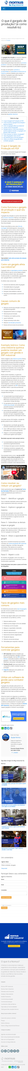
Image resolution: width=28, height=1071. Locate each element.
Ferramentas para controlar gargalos (13, 137)
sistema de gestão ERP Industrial (17, 543)
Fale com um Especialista (7, 1039)
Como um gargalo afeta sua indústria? (13, 126)
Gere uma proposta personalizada (10, 1037)
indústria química (17, 359)
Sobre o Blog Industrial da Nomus (10, 1025)
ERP (17, 385)
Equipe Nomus (15, 737)
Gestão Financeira (6, 996)
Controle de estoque (6, 1001)
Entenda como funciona (7, 991)
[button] (14, 940)
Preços (3, 1020)
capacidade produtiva (16, 270)
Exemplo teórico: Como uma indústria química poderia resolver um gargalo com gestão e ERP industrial (14, 130)
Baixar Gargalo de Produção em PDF (12, 201)
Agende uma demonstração (8, 1034)
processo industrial (8, 217)
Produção (8, 40)
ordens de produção (9, 405)
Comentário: (4, 890)
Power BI (6, 670)
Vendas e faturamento (7, 994)
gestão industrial (13, 114)
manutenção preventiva (14, 322)
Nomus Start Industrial (7, 989)
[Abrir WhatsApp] (24, 1067)
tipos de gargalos (22, 609)
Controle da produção (7, 999)
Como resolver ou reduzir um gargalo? (13, 134)
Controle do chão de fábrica (8, 1004)
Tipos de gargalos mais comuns (12, 136)
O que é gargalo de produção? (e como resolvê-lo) (14, 24)
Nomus (6, 659)
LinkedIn (15, 752)
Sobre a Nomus (5, 1023)
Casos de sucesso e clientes (8, 1018)
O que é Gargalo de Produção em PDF (13, 121)
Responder (4, 868)
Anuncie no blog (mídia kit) (8, 1042)
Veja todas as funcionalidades (9, 1007)
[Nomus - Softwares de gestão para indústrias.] (14, 3)
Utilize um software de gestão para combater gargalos (12, 140)
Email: (2, 884)
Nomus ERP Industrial (7, 986)
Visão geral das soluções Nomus (10, 1009)
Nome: (2, 879)
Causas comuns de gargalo (10, 127)
